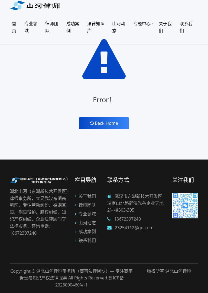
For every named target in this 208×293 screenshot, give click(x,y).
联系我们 (186, 27)
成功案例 (72, 27)
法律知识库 (96, 27)
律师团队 (51, 27)
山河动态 (118, 27)
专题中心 (142, 24)
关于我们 (165, 27)
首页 (14, 27)
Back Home (106, 123)
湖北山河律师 (178, 271)
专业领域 (30, 27)
